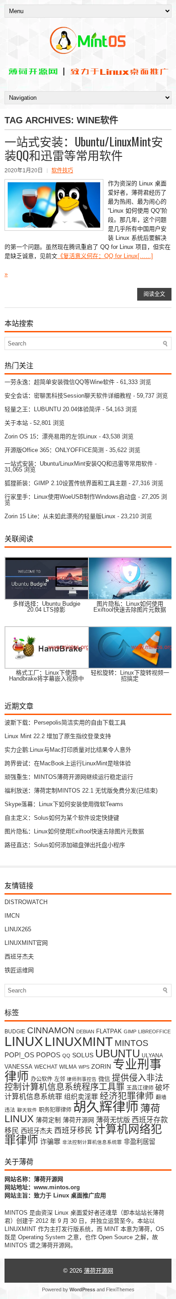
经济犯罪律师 (127, 1096)
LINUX (24, 1041)
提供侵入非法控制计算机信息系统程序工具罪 (84, 1082)
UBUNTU (117, 1053)
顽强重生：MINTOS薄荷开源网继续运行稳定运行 (69, 777)
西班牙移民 (73, 1130)
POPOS (48, 1055)
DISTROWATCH (26, 902)
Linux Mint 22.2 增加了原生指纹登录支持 (58, 736)
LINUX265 (18, 929)
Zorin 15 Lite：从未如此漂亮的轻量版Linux (60, 516)
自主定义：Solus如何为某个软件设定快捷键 (62, 817)
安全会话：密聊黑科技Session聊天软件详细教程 (68, 395)
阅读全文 (154, 294)
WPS (84, 1067)
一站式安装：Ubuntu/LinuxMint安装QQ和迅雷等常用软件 (84, 148)
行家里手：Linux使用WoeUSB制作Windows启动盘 (70, 496)
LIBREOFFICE (154, 1031)
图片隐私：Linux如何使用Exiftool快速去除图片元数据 (74, 831)
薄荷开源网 (78, 1120)
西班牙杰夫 (19, 956)
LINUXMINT (79, 1041)
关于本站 (16, 422)
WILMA (68, 1067)
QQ (66, 1055)
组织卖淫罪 (81, 1096)
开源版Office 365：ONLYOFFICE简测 (54, 450)
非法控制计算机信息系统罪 (92, 1142)
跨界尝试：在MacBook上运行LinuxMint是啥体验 (68, 763)
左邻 (59, 1079)
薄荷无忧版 (113, 1120)
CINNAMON (50, 1030)
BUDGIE (15, 1031)
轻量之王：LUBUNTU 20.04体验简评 (53, 409)
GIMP (130, 1031)
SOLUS (82, 1055)
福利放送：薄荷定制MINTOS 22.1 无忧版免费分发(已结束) (81, 790)
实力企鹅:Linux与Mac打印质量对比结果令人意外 (68, 749)
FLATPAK (109, 1031)
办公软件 (41, 1079)
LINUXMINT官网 (26, 942)
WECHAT (45, 1067)
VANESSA (18, 1066)
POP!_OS (19, 1055)
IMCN (12, 915)
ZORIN (101, 1066)
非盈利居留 (139, 1141)
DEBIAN (85, 1031)
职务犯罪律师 (55, 1110)
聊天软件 (27, 1110)
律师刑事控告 (82, 1079)
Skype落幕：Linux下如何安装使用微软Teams (64, 804)
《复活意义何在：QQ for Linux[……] (105, 256)
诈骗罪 (50, 1141)
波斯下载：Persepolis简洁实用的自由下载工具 (65, 722)
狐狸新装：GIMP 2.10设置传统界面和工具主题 (66, 483)
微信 (104, 1078)
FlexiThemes (120, 1289)
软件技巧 (62, 170)
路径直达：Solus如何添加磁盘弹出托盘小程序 (65, 845)
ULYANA (152, 1055)
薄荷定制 (48, 1120)
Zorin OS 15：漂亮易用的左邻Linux (51, 436)
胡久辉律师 (106, 1107)
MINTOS (131, 1043)
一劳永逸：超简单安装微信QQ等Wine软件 (60, 382)
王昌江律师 (139, 1088)
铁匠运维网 (19, 970)
